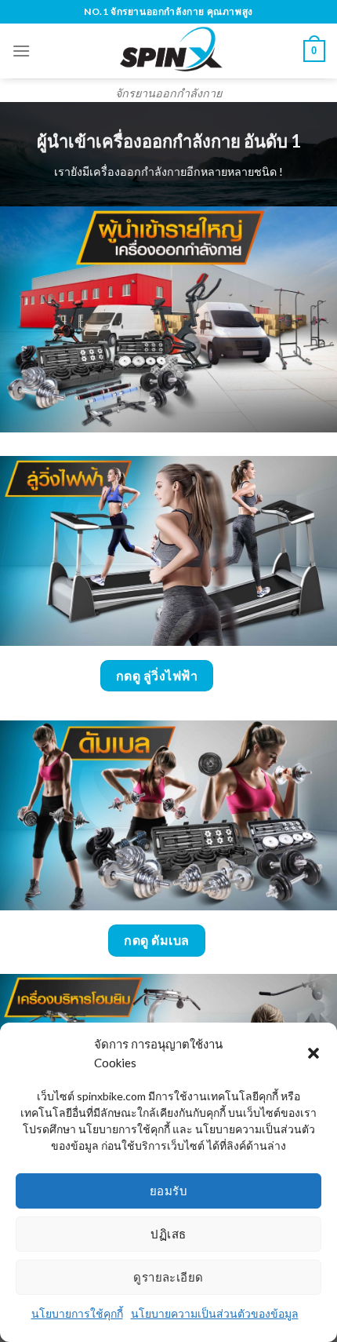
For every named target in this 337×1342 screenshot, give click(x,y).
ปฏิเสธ (168, 1234)
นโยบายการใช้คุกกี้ (77, 1313)
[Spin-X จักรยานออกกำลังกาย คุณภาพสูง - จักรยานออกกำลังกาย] (168, 51)
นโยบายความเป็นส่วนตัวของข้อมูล (215, 1313)
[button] (313, 1053)
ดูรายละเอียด (168, 1277)
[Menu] (21, 50)
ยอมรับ (168, 1190)
